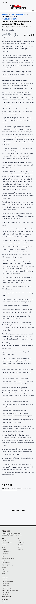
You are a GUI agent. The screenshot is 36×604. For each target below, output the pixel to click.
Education (4, 549)
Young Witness (18, 488)
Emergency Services (6, 551)
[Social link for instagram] (6, 2)
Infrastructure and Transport (8, 558)
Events (3, 555)
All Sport (20, 535)
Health (3, 556)
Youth (3, 575)
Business (4, 544)
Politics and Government (7, 566)
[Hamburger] (33, 11)
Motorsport (20, 544)
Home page (5, 14)
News (12, 14)
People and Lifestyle (6, 562)
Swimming (20, 549)
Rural (3, 569)
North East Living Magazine (8, 589)
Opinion (3, 560)
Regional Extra (5, 594)
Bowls (19, 537)
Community (4, 546)
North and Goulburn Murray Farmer (10, 590)
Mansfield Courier (6, 587)
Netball (19, 546)
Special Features (5, 571)
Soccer (19, 548)
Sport (20, 533)
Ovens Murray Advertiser (7, 581)
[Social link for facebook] (3, 2)
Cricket (19, 538)
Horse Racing (21, 542)
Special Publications (6, 596)
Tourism (3, 573)
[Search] (1, 3)
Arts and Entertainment (7, 542)
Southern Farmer (5, 592)
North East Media (5, 598)
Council (3, 547)
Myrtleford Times (5, 585)
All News (4, 540)
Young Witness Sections (26, 488)
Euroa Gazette (5, 579)
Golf (19, 540)
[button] (25, 35)
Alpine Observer (5, 583)
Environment (5, 553)
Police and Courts (21, 14)
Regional (4, 567)
